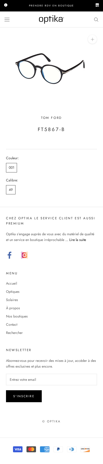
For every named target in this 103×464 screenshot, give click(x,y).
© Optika (51, 421)
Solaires (12, 299)
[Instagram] (24, 255)
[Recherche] (96, 19)
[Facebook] (9, 255)
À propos (13, 308)
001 (11, 167)
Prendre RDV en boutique (51, 5)
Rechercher (14, 332)
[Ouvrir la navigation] (7, 19)
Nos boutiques (17, 316)
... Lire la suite (75, 239)
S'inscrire (23, 396)
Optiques (13, 291)
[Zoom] (92, 39)
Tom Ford (51, 117)
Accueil (11, 283)
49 (11, 189)
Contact (11, 324)
